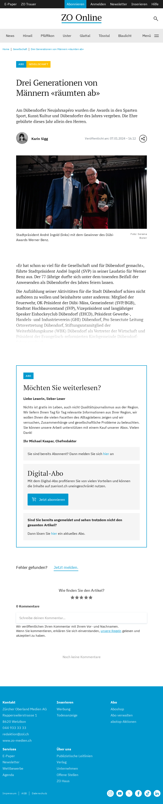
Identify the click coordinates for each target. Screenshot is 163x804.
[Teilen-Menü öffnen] (143, 138)
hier (106, 454)
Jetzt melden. (66, 567)
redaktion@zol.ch (16, 734)
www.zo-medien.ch (17, 740)
